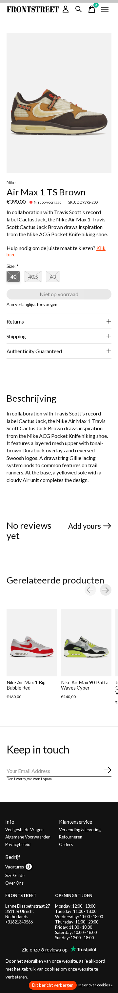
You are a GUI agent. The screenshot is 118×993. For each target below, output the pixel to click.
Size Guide (15, 875)
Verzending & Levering (80, 829)
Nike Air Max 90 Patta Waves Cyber (84, 685)
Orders (66, 844)
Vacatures (15, 866)
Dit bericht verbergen (52, 985)
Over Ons (14, 883)
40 (13, 276)
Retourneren (70, 836)
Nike (11, 182)
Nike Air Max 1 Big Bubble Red (26, 685)
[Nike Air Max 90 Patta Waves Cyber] (86, 642)
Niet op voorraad (59, 294)
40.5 (33, 276)
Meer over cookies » (95, 985)
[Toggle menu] (104, 9)
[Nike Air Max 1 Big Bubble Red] (32, 642)
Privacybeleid (17, 844)
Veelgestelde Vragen (24, 829)
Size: (12, 266)
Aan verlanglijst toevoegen (32, 304)
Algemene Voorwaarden (27, 836)
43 (53, 276)
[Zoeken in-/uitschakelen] (78, 9)
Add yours (84, 526)
